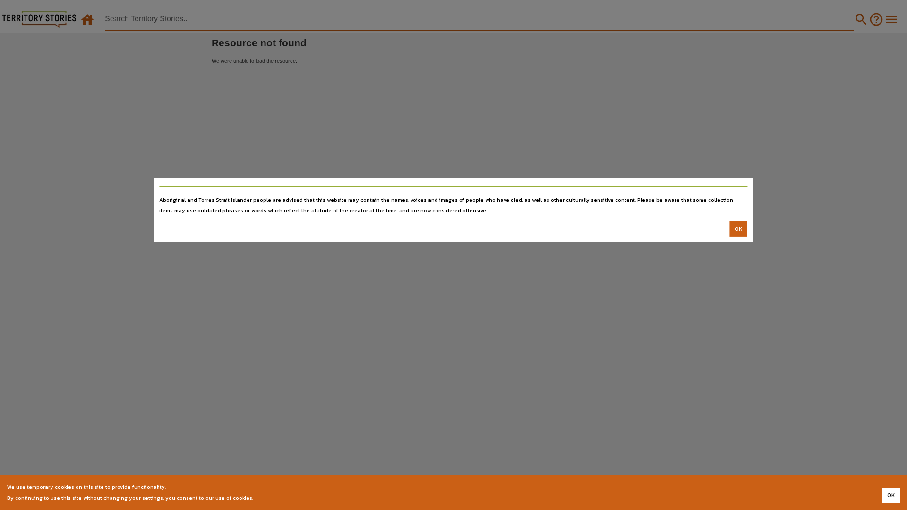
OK (739, 229)
